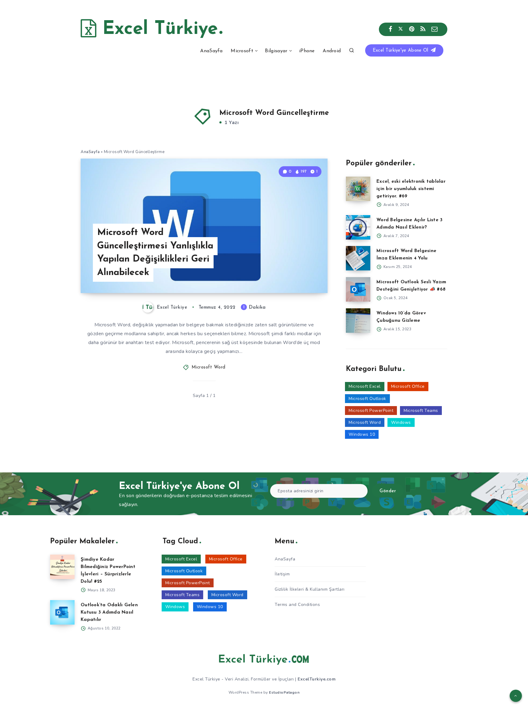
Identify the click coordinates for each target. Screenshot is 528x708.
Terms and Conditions (297, 604)
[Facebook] (390, 29)
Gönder (388, 491)
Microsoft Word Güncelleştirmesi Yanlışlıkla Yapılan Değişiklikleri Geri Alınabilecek (155, 252)
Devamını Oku (303, 274)
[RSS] (423, 29)
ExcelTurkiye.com (317, 679)
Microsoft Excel (365, 386)
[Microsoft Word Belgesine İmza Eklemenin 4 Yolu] (358, 258)
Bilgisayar (276, 51)
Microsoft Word (209, 367)
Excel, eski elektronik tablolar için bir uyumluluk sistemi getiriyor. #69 (411, 189)
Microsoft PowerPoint (371, 410)
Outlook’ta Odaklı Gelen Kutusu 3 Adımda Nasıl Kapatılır (109, 612)
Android (332, 51)
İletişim (282, 574)
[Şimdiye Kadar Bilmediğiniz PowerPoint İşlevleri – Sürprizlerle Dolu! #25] (62, 567)
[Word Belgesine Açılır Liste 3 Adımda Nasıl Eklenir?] (358, 227)
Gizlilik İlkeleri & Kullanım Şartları (310, 589)
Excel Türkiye (157, 29)
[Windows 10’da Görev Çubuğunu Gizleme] (358, 320)
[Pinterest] (412, 29)
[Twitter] (400, 29)
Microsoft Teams (421, 410)
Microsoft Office (408, 386)
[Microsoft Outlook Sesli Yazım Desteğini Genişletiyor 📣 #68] (358, 289)
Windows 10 (362, 434)
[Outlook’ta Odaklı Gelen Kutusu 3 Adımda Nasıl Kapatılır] (62, 612)
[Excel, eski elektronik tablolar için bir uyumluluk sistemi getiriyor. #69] (358, 189)
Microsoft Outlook (367, 399)
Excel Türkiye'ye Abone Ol (401, 50)
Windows (401, 422)
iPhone (307, 51)
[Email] (434, 29)
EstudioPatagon (284, 692)
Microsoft (242, 51)
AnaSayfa (211, 51)
